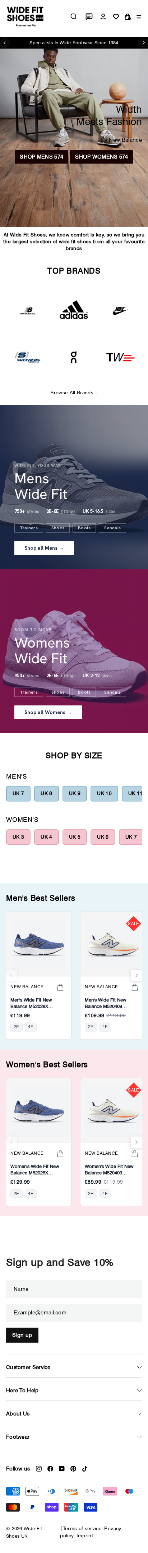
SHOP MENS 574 (41, 157)
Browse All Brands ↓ (74, 392)
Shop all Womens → (48, 712)
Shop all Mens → (44, 548)
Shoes (57, 528)
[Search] (74, 16)
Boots (84, 528)
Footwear (17, 1437)
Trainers (29, 528)
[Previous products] (11, 975)
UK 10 (104, 793)
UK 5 (74, 837)
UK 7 (18, 793)
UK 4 (46, 837)
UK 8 (46, 793)
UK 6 (102, 837)
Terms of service (82, 1528)
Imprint (85, 1535)
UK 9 (74, 793)
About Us (17, 1413)
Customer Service (28, 1367)
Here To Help (22, 1390)
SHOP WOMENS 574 (101, 157)
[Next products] (136, 975)
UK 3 (18, 837)
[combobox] (74, 16)
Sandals (112, 528)
